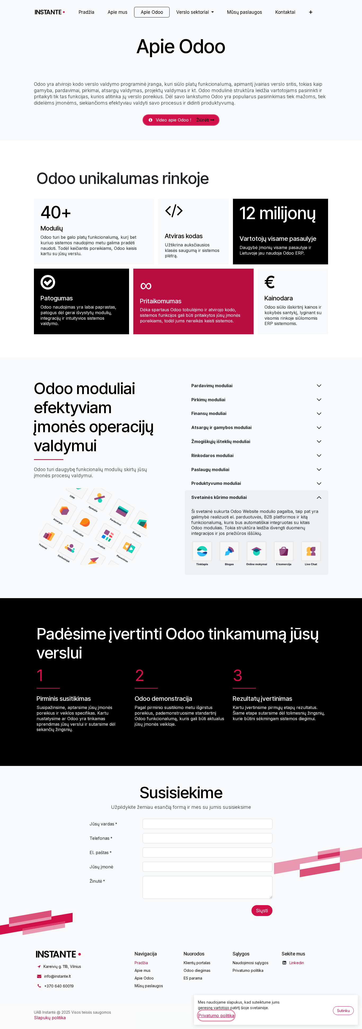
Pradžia (141, 962)
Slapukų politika (50, 1017)
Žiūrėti (203, 120)
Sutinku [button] (343, 1010)
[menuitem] (86, 12)
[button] (261, 910)
